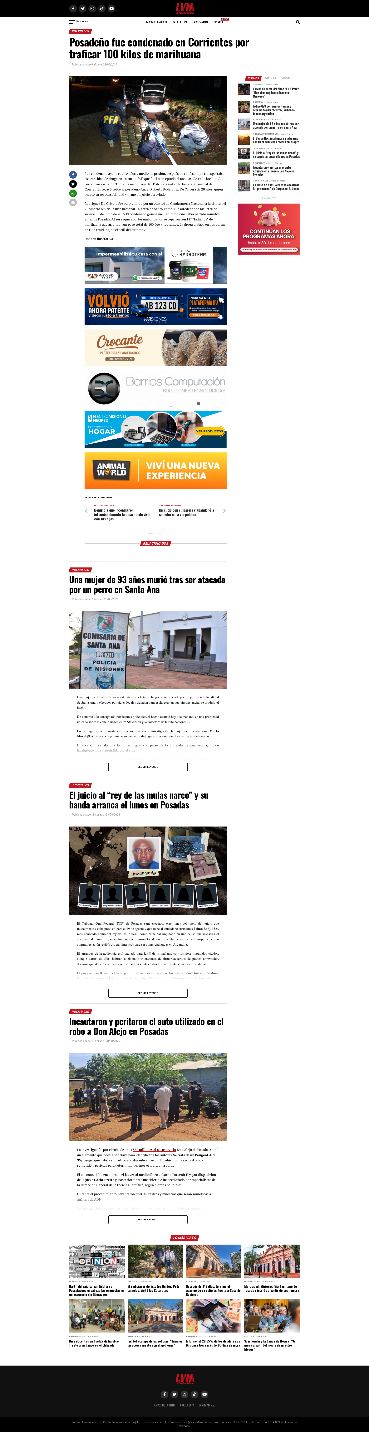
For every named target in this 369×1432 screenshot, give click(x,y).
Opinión (219, 21)
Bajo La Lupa (180, 22)
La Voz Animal (200, 22)
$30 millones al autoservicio (154, 1149)
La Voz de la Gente (156, 22)
